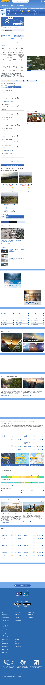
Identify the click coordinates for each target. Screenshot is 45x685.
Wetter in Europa (5, 649)
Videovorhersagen (5, 614)
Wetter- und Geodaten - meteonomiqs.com (6, 629)
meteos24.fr (4, 632)
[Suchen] (27, 1)
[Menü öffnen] (43, 1)
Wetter (3, 612)
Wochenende (14, 8)
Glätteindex (17, 643)
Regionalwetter (4, 647)
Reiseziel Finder (17, 644)
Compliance (4, 676)
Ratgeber (17, 639)
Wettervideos (5, 639)
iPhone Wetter (30, 614)
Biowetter (16, 641)
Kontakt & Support (31, 673)
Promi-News (4, 653)
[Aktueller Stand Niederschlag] (36, 63)
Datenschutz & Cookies (12, 673)
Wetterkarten (17, 612)
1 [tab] (20, 467)
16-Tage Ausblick (41, 12)
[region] (12, 101)
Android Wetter (30, 617)
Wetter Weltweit (5, 650)
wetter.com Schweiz (5, 620)
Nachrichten (4, 641)
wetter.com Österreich (6, 622)
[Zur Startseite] (6, 1)
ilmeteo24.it (4, 633)
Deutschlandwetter (5, 643)
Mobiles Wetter (31, 612)
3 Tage (9, 8)
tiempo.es (4, 630)
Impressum (37, 673)
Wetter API (4, 626)
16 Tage (23, 8)
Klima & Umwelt (17, 647)
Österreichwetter (5, 646)
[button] (12, 164)
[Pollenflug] (41, 1)
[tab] (4, 87)
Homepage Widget (5, 625)
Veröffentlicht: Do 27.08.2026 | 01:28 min (8, 245)
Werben (3, 623)
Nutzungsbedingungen (17, 676)
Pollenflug (34, 8)
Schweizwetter (4, 644)
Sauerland (12, 431)
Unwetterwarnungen (5, 617)
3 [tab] (24, 467)
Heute (1, 8)
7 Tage (20, 8)
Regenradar (28, 8)
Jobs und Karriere (4, 673)
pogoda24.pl (4, 635)
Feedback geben (22, 22)
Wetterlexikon (4, 652)
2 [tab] (22, 467)
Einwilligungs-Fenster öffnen (22, 673)
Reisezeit (39, 8)
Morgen (5, 8)
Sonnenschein (17, 619)
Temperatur (17, 617)
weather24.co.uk (5, 636)
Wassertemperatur (18, 620)
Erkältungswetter (18, 646)
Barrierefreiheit (9, 676)
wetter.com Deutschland (6, 619)
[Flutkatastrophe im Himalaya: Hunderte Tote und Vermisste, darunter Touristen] (12, 233)
